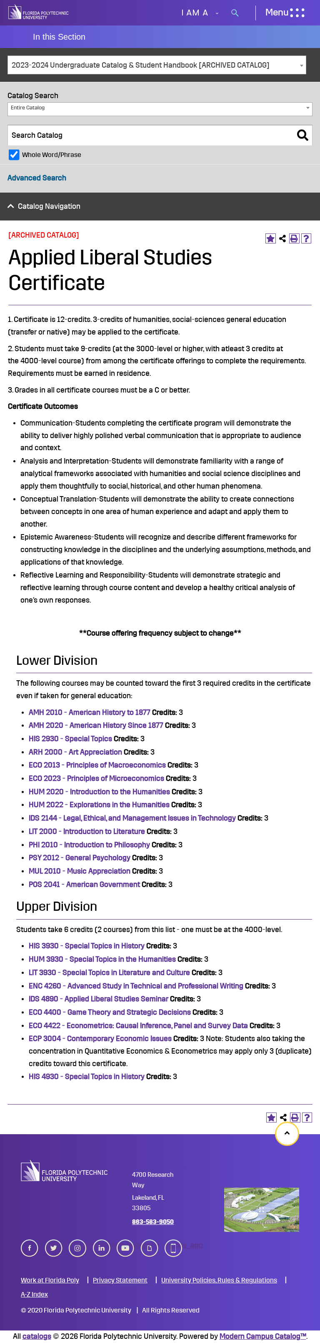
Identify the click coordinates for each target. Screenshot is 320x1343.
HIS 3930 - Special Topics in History (87, 946)
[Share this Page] (283, 238)
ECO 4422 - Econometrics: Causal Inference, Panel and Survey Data (138, 1025)
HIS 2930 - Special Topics (70, 738)
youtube (125, 1245)
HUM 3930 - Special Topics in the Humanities (102, 959)
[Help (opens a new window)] (306, 238)
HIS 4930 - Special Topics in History (87, 1076)
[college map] (261, 1210)
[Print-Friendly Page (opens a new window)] (294, 238)
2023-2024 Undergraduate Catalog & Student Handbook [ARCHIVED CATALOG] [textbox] (141, 65)
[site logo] (38, 12)
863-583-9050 (153, 1222)
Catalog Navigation (49, 206)
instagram (77, 1245)
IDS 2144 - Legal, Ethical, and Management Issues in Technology (132, 818)
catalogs (36, 1336)
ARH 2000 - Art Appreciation (75, 752)
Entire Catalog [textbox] (28, 107)
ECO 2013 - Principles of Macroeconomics (97, 765)
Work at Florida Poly (50, 1280)
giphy (149, 1245)
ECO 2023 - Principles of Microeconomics (96, 778)
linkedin (101, 1245)
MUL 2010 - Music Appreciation (79, 871)
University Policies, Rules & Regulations (219, 1280)
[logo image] (64, 1170)
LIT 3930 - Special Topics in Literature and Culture (109, 972)
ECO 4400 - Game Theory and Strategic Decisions (110, 1012)
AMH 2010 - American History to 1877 (89, 712)
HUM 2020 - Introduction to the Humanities (99, 792)
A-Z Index (34, 1294)
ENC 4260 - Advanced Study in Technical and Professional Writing (136, 986)
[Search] (302, 135)
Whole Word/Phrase (51, 155)
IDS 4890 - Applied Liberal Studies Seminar (98, 999)
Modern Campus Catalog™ (263, 1336)
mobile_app (173, 1245)
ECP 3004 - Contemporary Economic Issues (100, 1038)
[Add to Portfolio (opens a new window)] (270, 238)
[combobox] (157, 65)
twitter (53, 1245)
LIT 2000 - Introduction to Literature (87, 831)
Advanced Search (37, 178)
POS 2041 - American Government (84, 884)
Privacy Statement (120, 1280)
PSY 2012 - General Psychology (79, 858)
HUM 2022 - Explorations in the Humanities (99, 804)
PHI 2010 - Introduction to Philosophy (89, 845)
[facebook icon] (29, 1248)
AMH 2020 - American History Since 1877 (96, 725)
